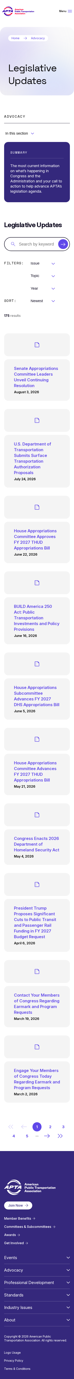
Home (16, 38)
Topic (35, 276)
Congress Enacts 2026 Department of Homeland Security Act (36, 844)
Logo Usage (12, 1352)
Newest (37, 301)
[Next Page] (47, 1135)
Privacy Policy (13, 1360)
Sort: (10, 300)
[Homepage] (18, 11)
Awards (10, 1235)
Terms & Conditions (17, 1368)
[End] (60, 1135)
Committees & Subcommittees (27, 1227)
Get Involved (14, 1243)
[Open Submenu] (68, 1257)
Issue (35, 263)
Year (34, 288)
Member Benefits (17, 1218)
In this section (16, 133)
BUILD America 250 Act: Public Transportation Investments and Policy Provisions (36, 618)
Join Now (15, 1205)
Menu (62, 11)
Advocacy (38, 38)
